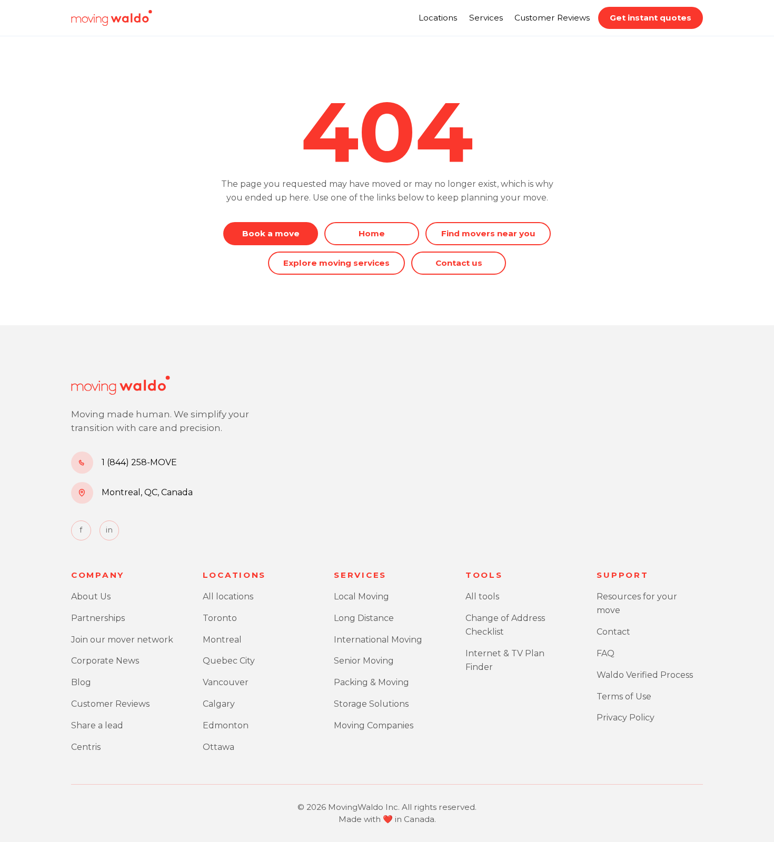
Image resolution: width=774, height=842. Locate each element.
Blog (81, 682)
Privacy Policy (625, 718)
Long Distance (364, 618)
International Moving (378, 640)
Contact (613, 632)
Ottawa (218, 747)
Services (486, 18)
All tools (482, 597)
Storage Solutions (371, 704)
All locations (228, 597)
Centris (86, 747)
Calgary (219, 704)
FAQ (605, 653)
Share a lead (97, 725)
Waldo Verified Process (645, 675)
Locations (438, 18)
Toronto (220, 618)
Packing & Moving (371, 682)
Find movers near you (488, 233)
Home (372, 233)
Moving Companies (373, 725)
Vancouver (226, 682)
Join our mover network (122, 640)
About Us (91, 597)
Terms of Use (624, 696)
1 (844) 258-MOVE (139, 462)
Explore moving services (336, 263)
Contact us (458, 263)
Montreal (222, 640)
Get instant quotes (650, 18)
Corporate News (105, 661)
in (109, 530)
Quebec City (229, 661)
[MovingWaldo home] (111, 18)
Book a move (271, 233)
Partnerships (98, 618)
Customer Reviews (552, 18)
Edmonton (226, 725)
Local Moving (361, 597)
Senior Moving (364, 661)
